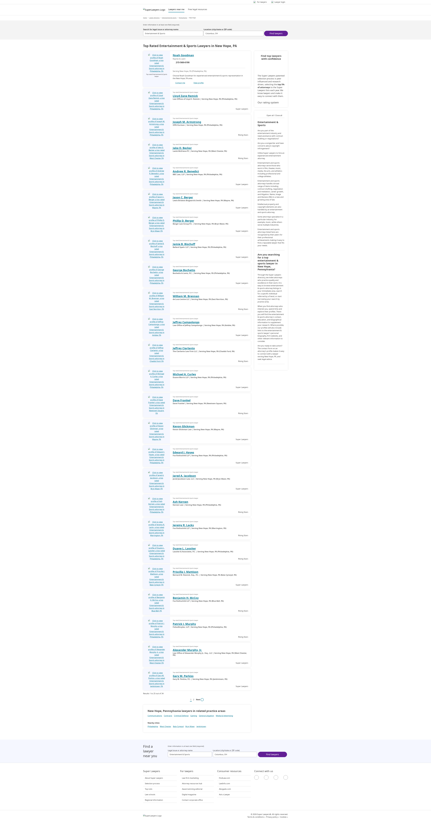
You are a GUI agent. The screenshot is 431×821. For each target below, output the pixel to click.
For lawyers (186, 771)
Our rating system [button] (268, 102)
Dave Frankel (181, 400)
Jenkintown (201, 726)
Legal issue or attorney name (180, 750)
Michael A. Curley (184, 374)
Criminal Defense (181, 715)
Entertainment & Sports (169, 18)
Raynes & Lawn (179, 59)
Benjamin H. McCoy (186, 598)
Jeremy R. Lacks (183, 525)
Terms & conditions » (256, 817)
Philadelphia (153, 726)
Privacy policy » (272, 817)
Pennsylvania (183, 18)
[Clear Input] (200, 33)
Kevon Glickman (184, 426)
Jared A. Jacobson (184, 476)
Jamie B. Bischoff (184, 244)
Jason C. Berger (183, 197)
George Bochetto (184, 270)
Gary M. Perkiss (183, 676)
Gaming (193, 715)
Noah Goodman (183, 55)
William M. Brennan (186, 296)
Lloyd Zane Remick (185, 96)
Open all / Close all (274, 115)
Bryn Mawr (190, 726)
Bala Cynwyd (178, 726)
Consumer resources (229, 771)
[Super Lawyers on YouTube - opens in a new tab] (276, 777)
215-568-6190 (182, 62)
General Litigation (206, 715)
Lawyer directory (154, 18)
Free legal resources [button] (197, 9)
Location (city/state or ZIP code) (218, 29)
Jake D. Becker (182, 148)
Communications (155, 715)
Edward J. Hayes (183, 452)
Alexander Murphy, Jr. (187, 650)
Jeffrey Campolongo (186, 322)
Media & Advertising (224, 715)
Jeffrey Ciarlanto (184, 348)
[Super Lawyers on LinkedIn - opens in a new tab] (285, 777)
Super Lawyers (151, 771)
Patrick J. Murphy (184, 624)
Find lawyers (276, 33)
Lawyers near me (176, 9)
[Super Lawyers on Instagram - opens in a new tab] (266, 777)
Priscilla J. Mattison (185, 572)
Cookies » (284, 817)
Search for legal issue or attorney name (160, 29)
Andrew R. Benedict (186, 171)
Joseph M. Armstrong (187, 122)
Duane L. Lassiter (184, 548)
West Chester (165, 726)
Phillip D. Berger (183, 220)
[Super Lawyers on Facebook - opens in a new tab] (256, 777)
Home (145, 18)
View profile (199, 83)
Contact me (180, 83)
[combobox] (173, 33)
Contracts (168, 715)
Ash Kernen (180, 502)
